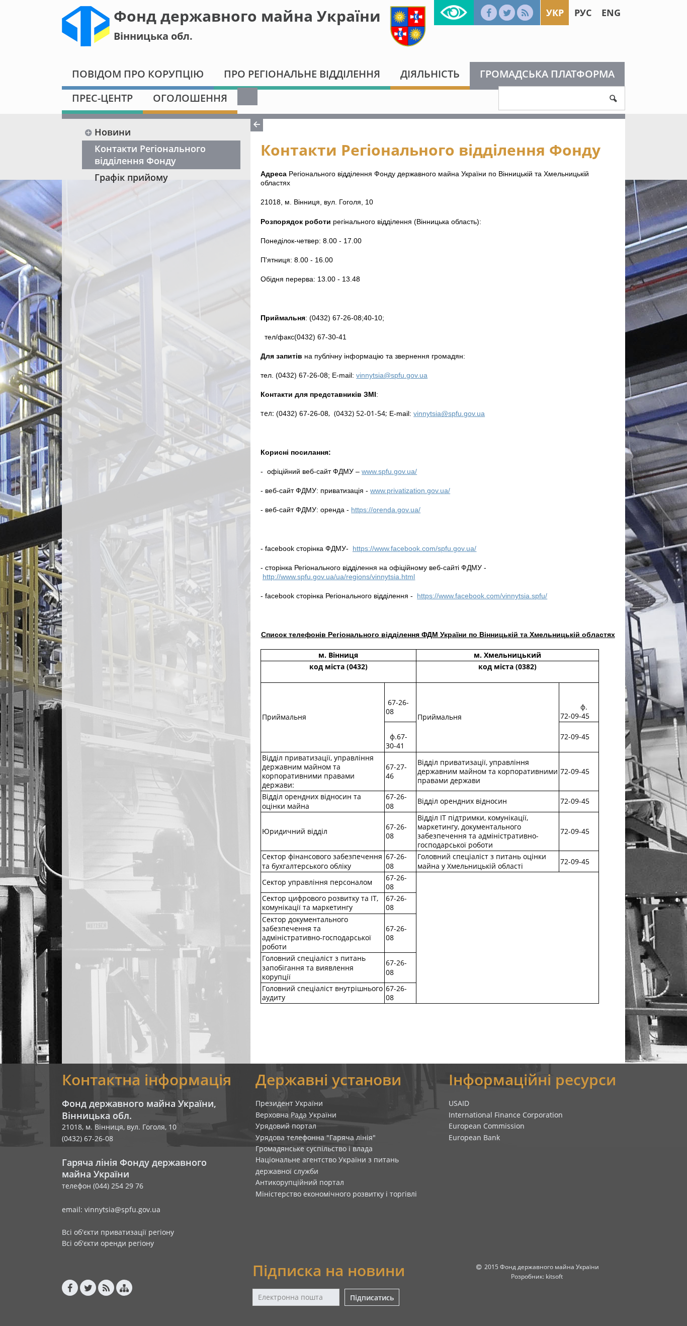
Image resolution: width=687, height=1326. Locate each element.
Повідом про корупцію (138, 74)
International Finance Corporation (506, 1115)
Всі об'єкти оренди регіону (108, 1243)
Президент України (289, 1103)
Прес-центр (102, 98)
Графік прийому (131, 177)
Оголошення (190, 98)
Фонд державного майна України (247, 16)
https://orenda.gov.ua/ (385, 510)
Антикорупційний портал (299, 1182)
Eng (611, 13)
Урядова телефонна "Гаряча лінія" (315, 1137)
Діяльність (430, 74)
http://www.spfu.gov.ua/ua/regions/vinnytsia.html (339, 577)
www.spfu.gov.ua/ (389, 471)
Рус (582, 13)
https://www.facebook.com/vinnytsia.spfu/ (482, 596)
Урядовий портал (285, 1126)
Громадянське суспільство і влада (314, 1148)
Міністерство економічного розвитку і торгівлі (336, 1194)
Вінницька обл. (153, 36)
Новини (113, 132)
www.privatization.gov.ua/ (410, 490)
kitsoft (554, 1276)
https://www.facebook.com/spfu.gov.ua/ (414, 548)
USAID (459, 1103)
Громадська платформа (547, 74)
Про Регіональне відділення (302, 74)
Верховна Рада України (295, 1115)
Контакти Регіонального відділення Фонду (150, 154)
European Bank (474, 1137)
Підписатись (372, 1297)
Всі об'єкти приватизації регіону (118, 1232)
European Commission (487, 1126)
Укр (555, 13)
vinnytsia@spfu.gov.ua (391, 375)
